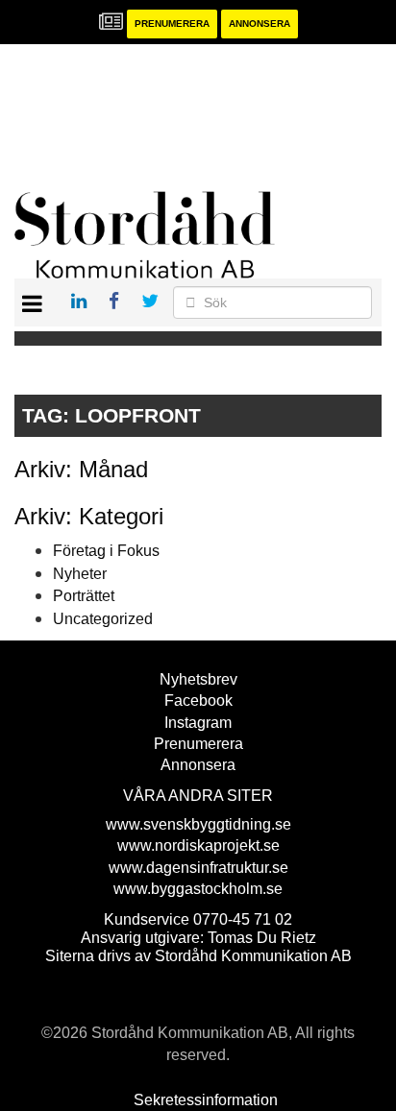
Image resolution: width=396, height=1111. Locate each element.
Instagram (198, 722)
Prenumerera (172, 23)
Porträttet (83, 596)
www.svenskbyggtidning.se (198, 824)
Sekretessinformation (206, 1100)
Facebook (198, 700)
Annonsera (259, 23)
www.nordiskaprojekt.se (198, 845)
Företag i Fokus (106, 551)
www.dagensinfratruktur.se (198, 867)
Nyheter (80, 574)
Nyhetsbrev (198, 679)
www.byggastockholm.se (198, 889)
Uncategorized (103, 619)
